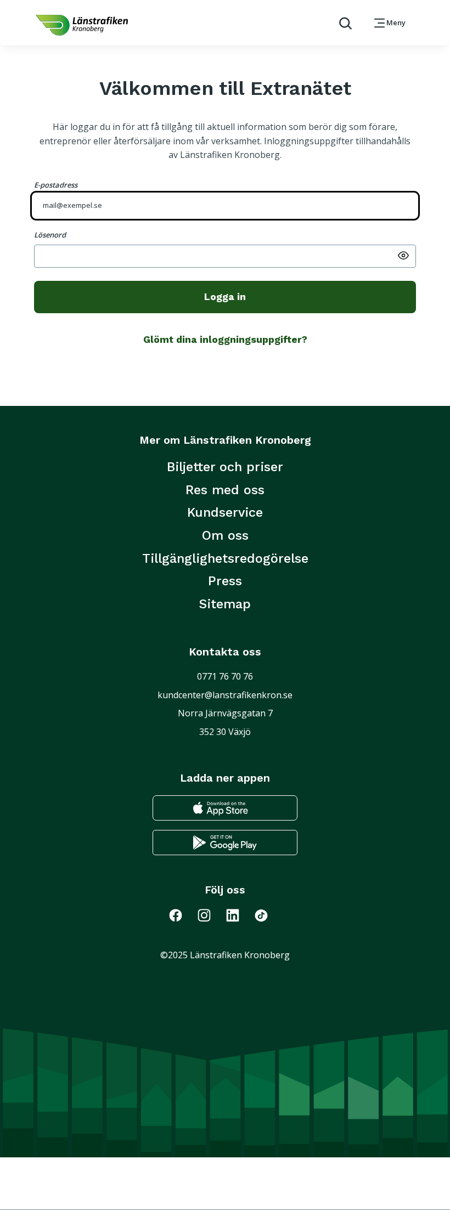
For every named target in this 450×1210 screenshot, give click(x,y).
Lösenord (50, 235)
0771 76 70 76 (225, 676)
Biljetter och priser (225, 466)
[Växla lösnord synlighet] (403, 254)
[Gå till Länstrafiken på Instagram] (211, 915)
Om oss (225, 535)
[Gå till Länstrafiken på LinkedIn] (239, 915)
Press (225, 581)
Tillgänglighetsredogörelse (225, 558)
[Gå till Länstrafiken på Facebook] (182, 915)
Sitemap (225, 604)
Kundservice (225, 512)
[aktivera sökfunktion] (341, 22)
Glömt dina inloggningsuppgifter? (225, 339)
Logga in (225, 297)
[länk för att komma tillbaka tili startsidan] (82, 25)
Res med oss (225, 489)
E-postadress (55, 185)
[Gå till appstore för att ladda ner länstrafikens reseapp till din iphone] (225, 808)
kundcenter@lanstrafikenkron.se (225, 695)
